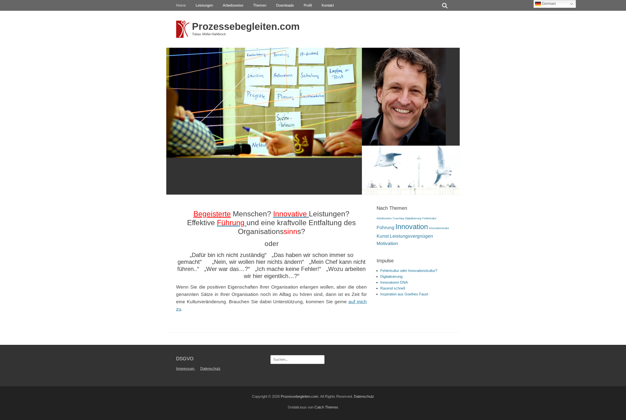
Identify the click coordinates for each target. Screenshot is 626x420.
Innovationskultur (439, 228)
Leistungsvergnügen (411, 236)
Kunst (383, 236)
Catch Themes (326, 407)
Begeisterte (212, 214)
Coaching (398, 218)
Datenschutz (210, 368)
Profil (308, 5)
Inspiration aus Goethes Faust (404, 294)
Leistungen (204, 5)
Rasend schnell (392, 288)
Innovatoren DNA (394, 282)
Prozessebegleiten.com (246, 26)
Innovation (411, 226)
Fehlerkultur (429, 218)
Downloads (285, 5)
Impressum (185, 368)
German (548, 3)
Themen (259, 5)
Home (181, 5)
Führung (385, 227)
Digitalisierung (413, 218)
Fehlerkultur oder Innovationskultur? (408, 270)
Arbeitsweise (233, 5)
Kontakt (328, 5)
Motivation (387, 243)
